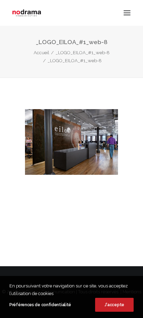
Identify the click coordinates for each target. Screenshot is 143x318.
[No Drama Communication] (26, 12)
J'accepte (114, 304)
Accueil (41, 52)
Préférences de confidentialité (40, 304)
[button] (127, 13)
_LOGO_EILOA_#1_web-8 (83, 52)
